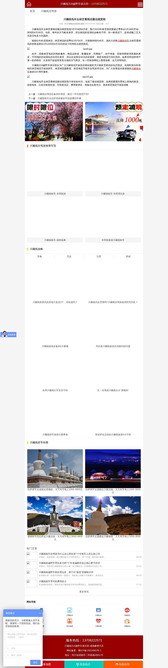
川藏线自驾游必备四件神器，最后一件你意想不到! (63, 94)
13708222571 (99, 3)
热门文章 (32, 548)
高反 (69, 256)
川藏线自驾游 (49, 11)
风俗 (128, 256)
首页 (32, 11)
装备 (39, 256)
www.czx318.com (76, 24)
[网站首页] (29, 4)
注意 (98, 256)
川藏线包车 (123, 40)
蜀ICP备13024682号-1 (89, 650)
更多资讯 (84, 591)
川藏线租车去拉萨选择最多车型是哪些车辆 (59, 98)
